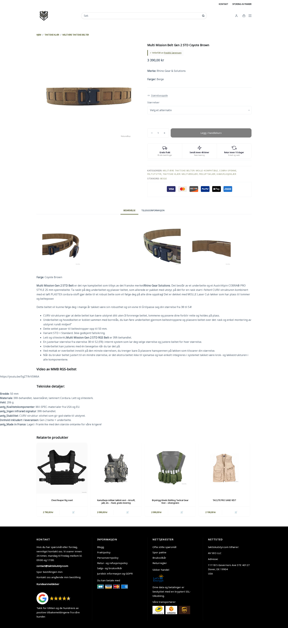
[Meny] (250, 15)
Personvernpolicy (107, 557)
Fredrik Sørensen (173, 52)
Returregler (159, 563)
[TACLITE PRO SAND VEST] (224, 468)
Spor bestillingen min (49, 572)
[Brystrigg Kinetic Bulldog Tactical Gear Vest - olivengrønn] (170, 468)
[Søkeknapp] (203, 16)
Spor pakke (159, 552)
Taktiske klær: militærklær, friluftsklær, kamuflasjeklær (199, 174)
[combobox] (141, 16)
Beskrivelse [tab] (129, 210)
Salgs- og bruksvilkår (109, 568)
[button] (157, 95)
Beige (163, 178)
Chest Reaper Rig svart (62, 500)
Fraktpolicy (103, 552)
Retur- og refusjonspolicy (112, 563)
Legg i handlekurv (211, 132)
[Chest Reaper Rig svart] (61, 468)
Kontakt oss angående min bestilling (58, 577)
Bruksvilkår (159, 557)
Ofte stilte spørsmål (164, 547)
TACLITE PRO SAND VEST (224, 500)
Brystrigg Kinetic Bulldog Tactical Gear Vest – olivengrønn (170, 501)
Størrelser (153, 102)
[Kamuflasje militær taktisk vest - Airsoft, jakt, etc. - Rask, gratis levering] (116, 468)
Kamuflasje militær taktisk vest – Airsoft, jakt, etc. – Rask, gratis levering (116, 501)
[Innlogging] (236, 15)
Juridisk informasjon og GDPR (115, 573)
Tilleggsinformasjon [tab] (152, 210)
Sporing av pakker (242, 4)
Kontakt (223, 4)
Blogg (100, 547)
